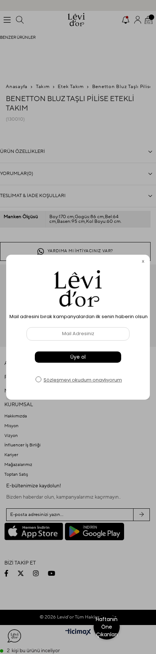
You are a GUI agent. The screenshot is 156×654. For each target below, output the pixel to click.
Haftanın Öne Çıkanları (107, 627)
